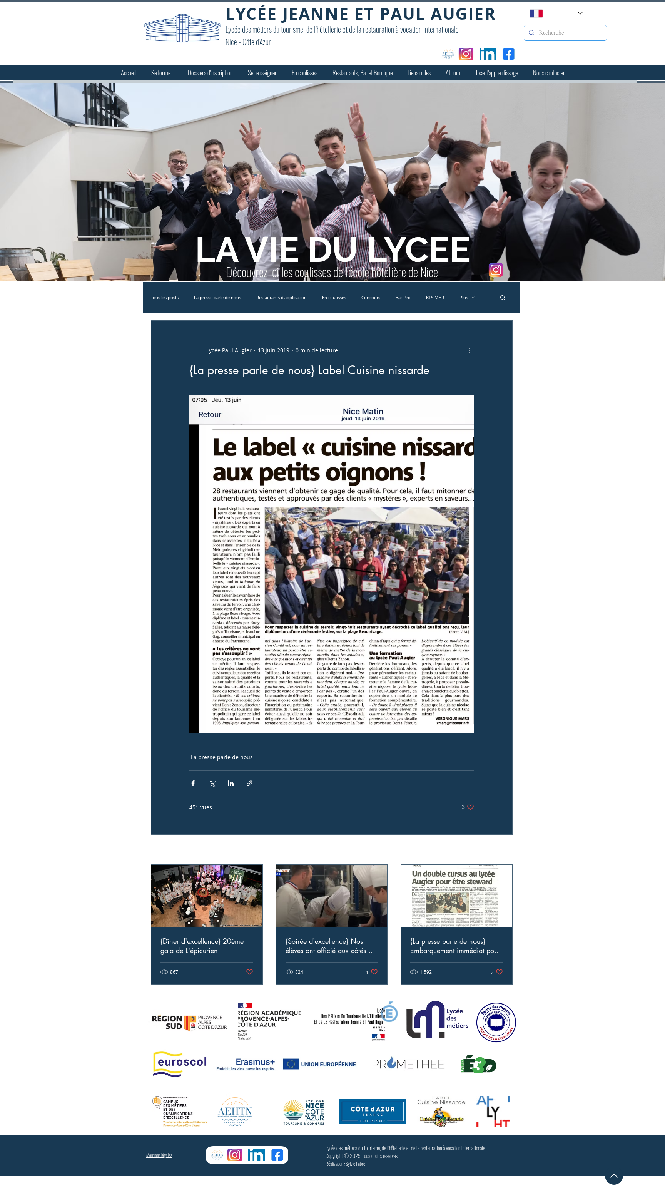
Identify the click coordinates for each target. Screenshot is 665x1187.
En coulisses (334, 297)
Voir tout (502, 850)
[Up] (614, 1176)
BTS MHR (435, 297)
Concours (370, 297)
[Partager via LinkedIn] (230, 783)
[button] (162, 73)
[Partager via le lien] (249, 783)
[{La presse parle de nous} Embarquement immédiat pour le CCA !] (456, 896)
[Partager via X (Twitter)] (212, 783)
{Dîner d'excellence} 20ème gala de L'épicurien (202, 945)
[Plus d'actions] (469, 350)
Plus (463, 297)
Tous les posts (165, 297)
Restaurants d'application (281, 297)
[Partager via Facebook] (193, 783)
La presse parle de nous (217, 297)
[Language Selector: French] (556, 13)
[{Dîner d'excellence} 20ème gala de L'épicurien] (206, 896)
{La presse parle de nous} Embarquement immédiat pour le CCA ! (455, 945)
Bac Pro (403, 297)
